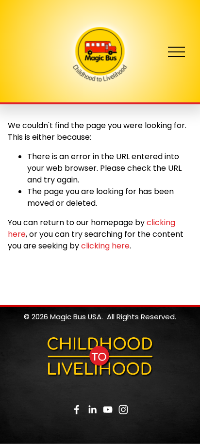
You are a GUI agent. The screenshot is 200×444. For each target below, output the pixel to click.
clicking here (105, 245)
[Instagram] (123, 409)
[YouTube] (108, 409)
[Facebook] (77, 409)
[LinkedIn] (92, 409)
